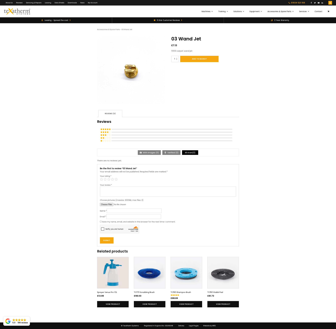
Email (103, 216)
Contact (318, 11)
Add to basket (199, 59)
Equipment (255, 11)
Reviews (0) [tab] (110, 113)
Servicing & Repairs (33, 3)
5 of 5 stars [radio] (116, 179)
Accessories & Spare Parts (279, 11)
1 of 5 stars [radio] (101, 179)
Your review (106, 185)
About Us (9, 3)
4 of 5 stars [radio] (112, 179)
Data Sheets (59, 3)
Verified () (172, 152)
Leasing (48, 3)
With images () (150, 152)
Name (103, 211)
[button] (16, 321)
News (82, 3)
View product (113, 304)
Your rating (105, 176)
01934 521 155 (298, 3)
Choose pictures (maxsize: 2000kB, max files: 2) (121, 200)
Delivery (181, 326)
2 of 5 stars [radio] (105, 179)
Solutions (237, 11)
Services (303, 11)
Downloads (72, 3)
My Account (92, 3)
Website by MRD (209, 326)
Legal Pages (194, 326)
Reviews (19, 3)
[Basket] (328, 11)
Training (222, 11)
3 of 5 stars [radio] (108, 179)
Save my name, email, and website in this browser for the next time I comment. (138, 221)
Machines (206, 11)
